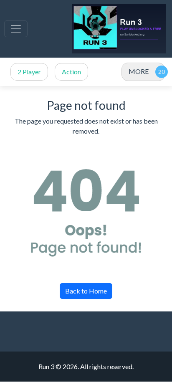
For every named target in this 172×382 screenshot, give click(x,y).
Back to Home (86, 291)
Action (71, 72)
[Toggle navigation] (16, 28)
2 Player (29, 72)
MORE (139, 71)
